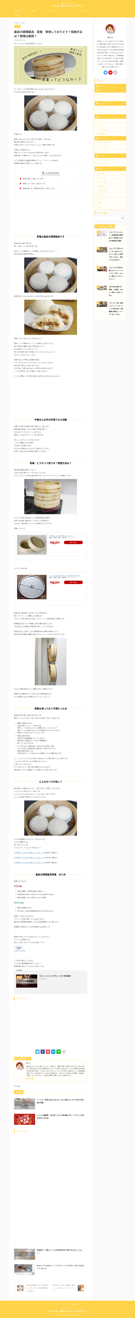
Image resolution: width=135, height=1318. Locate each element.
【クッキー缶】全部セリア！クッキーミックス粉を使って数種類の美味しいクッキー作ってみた (116, 308)
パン (67, 11)
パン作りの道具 (103, 129)
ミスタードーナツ (104, 112)
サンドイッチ (85, 11)
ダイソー (101, 99)
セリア (100, 95)
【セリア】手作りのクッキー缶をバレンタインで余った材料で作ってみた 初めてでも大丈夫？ (116, 254)
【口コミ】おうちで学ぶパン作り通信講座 (55, 976)
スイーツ (101, 11)
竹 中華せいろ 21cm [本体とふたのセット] (29, 853)
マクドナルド (102, 108)
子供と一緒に (102, 190)
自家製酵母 (101, 134)
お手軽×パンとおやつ (67, 1308)
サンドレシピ (102, 147)
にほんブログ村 (19, 951)
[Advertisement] (50, 216)
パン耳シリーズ (103, 151)
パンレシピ (101, 125)
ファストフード (51, 11)
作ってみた (101, 177)
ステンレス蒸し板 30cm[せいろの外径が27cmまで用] (64, 575)
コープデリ (101, 195)
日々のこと (101, 199)
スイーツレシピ (103, 164)
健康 (99, 208)
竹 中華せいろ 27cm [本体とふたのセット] (61, 536)
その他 (17, 15)
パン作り (101, 121)
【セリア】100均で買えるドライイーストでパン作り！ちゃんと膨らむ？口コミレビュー (116, 273)
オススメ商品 (102, 182)
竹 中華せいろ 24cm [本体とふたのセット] (29, 858)
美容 (99, 203)
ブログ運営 (101, 173)
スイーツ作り (102, 160)
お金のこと (17, 11)
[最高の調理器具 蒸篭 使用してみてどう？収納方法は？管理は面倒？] (53, 1052)
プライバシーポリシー (62, 1304)
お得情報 (101, 186)
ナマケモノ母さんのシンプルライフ (67, 6)
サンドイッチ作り (104, 142)
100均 (34, 11)
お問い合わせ (75, 1304)
